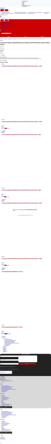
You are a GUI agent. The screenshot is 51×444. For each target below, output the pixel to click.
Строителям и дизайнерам (26, 5)
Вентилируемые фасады (5, 12)
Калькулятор (4, 403)
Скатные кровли (47, 12)
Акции (23, 3)
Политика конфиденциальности (6, 404)
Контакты (42, 36)
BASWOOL (14, 38)
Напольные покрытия (5, 398)
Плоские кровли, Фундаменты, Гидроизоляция (35, 12)
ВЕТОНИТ (4, 349)
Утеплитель (46, 13)
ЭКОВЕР (4, 351)
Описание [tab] (3, 55)
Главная (1, 38)
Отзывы (23, 4)
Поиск (10, 33)
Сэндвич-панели (4, 399)
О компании (3, 395)
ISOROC (4, 347)
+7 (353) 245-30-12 (25, 1)
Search (3, 32)
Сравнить (3, 131)
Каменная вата (9, 38)
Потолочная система (31, 13)
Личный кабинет (24, 6)
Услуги (23, 2)
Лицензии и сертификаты (5, 430)
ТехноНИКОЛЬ (5, 350)
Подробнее (9, 333)
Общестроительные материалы (21, 13)
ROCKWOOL (5, 348)
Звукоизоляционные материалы (21, 12)
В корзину (8, 128)
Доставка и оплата (4, 397)
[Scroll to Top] (0, 441)
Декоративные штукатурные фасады (8, 13)
